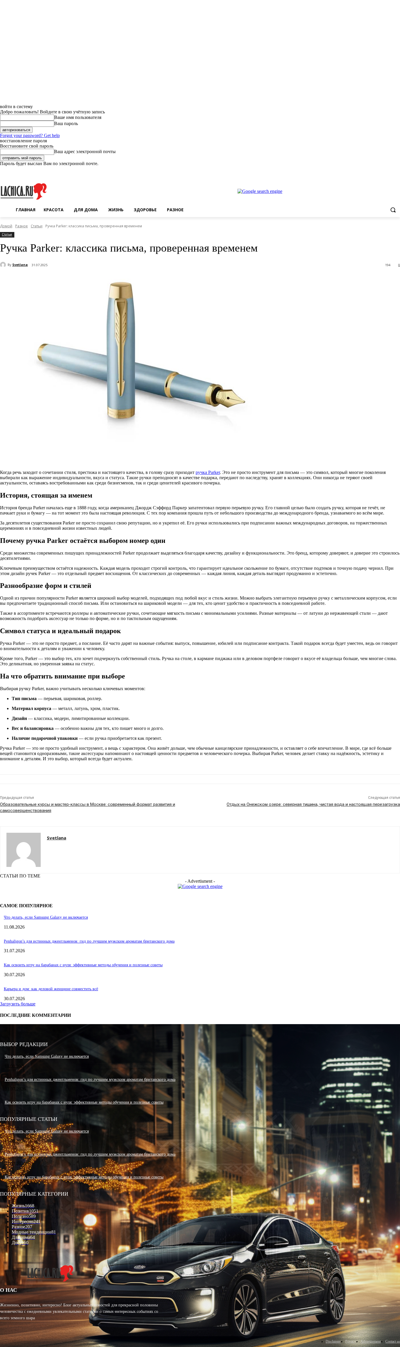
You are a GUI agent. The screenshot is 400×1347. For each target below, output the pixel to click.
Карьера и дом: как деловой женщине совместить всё (51, 989)
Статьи (36, 226)
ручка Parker (208, 472)
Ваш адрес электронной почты (85, 151)
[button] (393, 210)
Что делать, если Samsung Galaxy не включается (46, 917)
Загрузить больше (17, 1003)
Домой (6, 226)
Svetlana (20, 264)
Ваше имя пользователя (77, 117)
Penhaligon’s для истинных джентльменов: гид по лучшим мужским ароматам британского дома (89, 941)
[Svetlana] (4, 265)
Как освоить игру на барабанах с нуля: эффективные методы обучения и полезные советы (83, 965)
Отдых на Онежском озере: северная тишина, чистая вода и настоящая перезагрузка (313, 804)
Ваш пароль (66, 123)
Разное (21, 226)
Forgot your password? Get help (30, 135)
